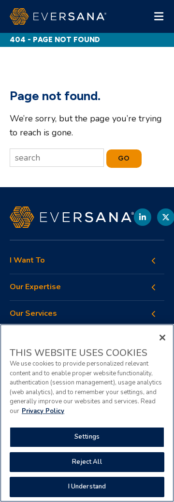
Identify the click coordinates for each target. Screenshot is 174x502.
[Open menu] (158, 16)
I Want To (27, 260)
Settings (87, 436)
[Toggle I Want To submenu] (153, 260)
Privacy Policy (43, 411)
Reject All (87, 462)
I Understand (87, 486)
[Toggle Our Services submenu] (153, 314)
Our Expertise (35, 287)
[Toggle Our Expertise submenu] (153, 287)
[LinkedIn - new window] (142, 217)
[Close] (162, 337)
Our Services (33, 314)
